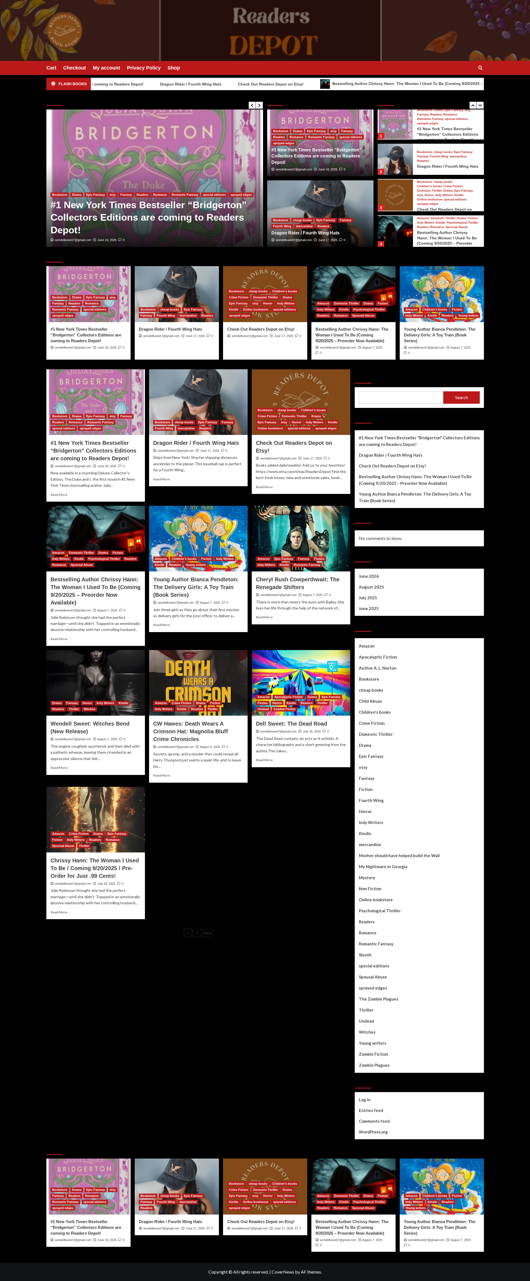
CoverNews (283, 1271)
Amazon (423, 181)
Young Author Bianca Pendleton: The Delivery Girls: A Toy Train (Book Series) (448, 238)
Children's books (429, 149)
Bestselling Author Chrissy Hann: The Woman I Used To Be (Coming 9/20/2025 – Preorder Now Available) (352, 83)
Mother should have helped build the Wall (399, 855)
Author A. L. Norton (377, 667)
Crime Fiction (453, 149)
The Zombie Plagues (378, 998)
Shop (174, 68)
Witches (89, 709)
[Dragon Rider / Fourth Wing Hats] (154, 178)
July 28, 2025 (312, 731)
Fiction (473, 181)
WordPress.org (373, 1131)
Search (364, 376)
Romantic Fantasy (321, 137)
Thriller (74, 709)
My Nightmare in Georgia (383, 866)
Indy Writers (444, 158)
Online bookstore (429, 163)
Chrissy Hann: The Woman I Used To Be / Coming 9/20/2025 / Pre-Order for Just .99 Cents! (95, 868)
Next (207, 933)
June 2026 (369, 576)
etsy (333, 131)
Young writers (427, 227)
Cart (51, 68)
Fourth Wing (144, 219)
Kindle (458, 158)
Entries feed (371, 1110)
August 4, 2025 (210, 746)
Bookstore (59, 219)
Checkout (74, 68)
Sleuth (365, 954)
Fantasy (125, 219)
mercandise (166, 219)
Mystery (367, 877)
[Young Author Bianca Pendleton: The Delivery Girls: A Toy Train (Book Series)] (395, 231)
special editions (350, 137)
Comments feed (374, 1121)
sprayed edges (283, 143)
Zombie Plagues (374, 1065)
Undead (263, 709)
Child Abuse (370, 701)
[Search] (480, 68)
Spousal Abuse (457, 190)
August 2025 (371, 586)
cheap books (81, 219)
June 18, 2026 (327, 169)
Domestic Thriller (429, 154)
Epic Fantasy (105, 219)
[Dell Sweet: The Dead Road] (301, 683)
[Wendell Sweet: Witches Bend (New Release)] (95, 683)
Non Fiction (370, 888)
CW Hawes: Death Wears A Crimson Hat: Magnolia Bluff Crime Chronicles (190, 731)
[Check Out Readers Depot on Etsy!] (395, 158)
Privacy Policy (144, 68)
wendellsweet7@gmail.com (73, 240)
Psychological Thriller (462, 186)
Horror (429, 158)
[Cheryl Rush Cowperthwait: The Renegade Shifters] (301, 538)
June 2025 (369, 608)
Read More (59, 495)
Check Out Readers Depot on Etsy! (193, 84)
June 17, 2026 (106, 240)
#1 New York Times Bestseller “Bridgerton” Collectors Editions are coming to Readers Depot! (316, 156)
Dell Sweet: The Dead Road (291, 724)
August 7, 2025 (372, 347)
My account (106, 68)
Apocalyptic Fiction (288, 697)
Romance (296, 137)
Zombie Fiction (285, 709)
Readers (186, 219)
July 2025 (368, 597)
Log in (364, 1099)
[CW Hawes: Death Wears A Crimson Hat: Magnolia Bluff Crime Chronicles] (198, 683)
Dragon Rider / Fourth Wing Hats (113, 84)
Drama (297, 131)
